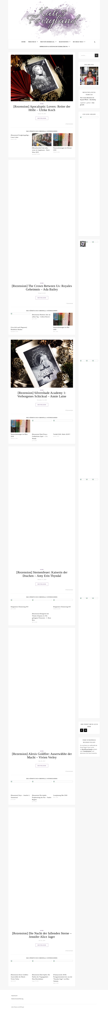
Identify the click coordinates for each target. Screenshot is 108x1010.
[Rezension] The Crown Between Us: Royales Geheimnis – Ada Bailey (42, 287)
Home (24, 41)
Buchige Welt (78, 41)
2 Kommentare (69, 124)
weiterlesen (42, 118)
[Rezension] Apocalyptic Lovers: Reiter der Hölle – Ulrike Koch (41, 108)
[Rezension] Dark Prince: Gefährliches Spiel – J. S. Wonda (40, 436)
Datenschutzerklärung (17, 999)
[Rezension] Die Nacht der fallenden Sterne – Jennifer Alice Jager (42, 935)
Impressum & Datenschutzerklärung (54, 46)
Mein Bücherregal (47, 41)
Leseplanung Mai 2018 (60, 795)
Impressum (14, 995)
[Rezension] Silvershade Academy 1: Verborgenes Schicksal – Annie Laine (41, 394)
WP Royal (21, 1007)
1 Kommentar (69, 303)
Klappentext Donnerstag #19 (19, 607)
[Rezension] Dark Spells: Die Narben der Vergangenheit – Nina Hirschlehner (41, 977)
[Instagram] (85, 730)
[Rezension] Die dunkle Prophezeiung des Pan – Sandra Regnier (41, 797)
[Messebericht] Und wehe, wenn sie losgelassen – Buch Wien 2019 (41, 150)
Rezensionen (64, 41)
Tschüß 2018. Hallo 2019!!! (61, 434)
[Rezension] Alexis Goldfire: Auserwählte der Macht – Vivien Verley (42, 755)
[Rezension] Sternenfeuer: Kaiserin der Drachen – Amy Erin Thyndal (41, 574)
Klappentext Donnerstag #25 (62, 607)
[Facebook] (81, 730)
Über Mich (32, 41)
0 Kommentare (69, 410)
